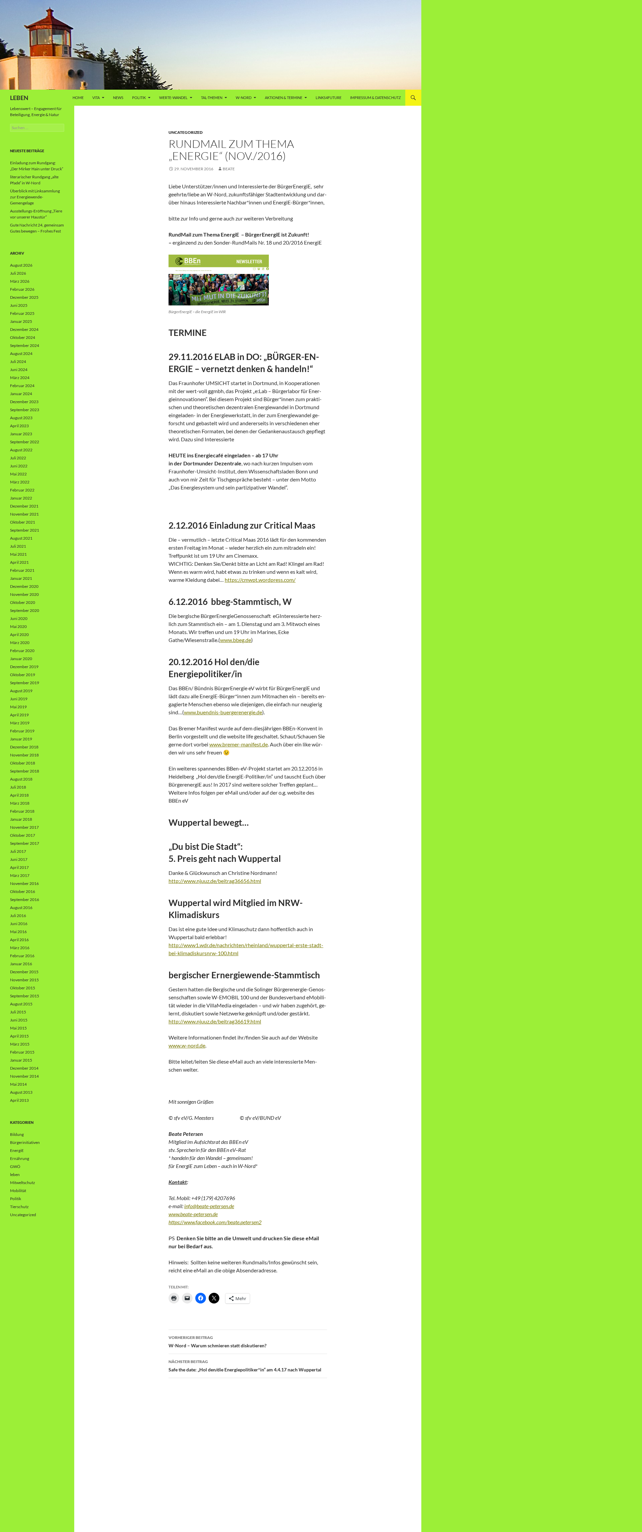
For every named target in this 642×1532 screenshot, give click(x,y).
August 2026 (21, 265)
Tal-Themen (211, 97)
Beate (229, 168)
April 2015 (19, 1036)
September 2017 (24, 843)
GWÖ (15, 1166)
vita (96, 97)
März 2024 (19, 377)
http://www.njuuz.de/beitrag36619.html (215, 1021)
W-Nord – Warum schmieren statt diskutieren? (217, 1341)
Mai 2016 (18, 931)
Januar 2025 (21, 321)
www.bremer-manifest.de (238, 744)
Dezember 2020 (24, 586)
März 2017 (19, 875)
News (118, 97)
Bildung (17, 1134)
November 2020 (24, 594)
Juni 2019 (18, 698)
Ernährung (19, 1158)
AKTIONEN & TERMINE (283, 97)
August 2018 (21, 779)
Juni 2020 (18, 618)
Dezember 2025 (24, 297)
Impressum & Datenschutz (375, 97)
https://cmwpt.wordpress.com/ (260, 579)
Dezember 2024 (24, 329)
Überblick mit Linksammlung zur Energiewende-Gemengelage (35, 196)
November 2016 (24, 883)
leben (15, 1174)
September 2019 (24, 682)
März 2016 (19, 947)
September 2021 (24, 530)
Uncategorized (186, 132)
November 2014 (24, 1076)
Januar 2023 (21, 433)
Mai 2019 (18, 706)
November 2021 (24, 514)
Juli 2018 (18, 787)
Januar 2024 (21, 393)
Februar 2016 (22, 955)
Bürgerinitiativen (25, 1142)
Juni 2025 (18, 305)
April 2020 (19, 634)
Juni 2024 (18, 369)
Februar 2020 (22, 650)
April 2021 (19, 562)
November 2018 (24, 754)
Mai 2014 (18, 1084)
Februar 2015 (22, 1052)
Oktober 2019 (22, 674)
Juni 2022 (18, 465)
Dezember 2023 (24, 401)
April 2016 (19, 939)
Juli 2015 (18, 1011)
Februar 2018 (22, 811)
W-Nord (243, 97)
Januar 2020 (21, 658)
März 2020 (19, 642)
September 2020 (24, 610)
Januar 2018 (21, 819)
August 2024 (21, 353)
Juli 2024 (18, 361)
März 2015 (19, 1044)
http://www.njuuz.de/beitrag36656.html (215, 881)
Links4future (328, 97)
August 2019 (21, 690)
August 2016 (21, 907)
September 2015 (24, 995)
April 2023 (19, 425)
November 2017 (24, 827)
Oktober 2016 (22, 891)
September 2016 (24, 899)
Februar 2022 (22, 489)
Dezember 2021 (24, 506)
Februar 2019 (22, 730)
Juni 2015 (18, 1019)
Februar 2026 (22, 289)
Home (78, 97)
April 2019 (19, 714)
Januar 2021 (21, 578)
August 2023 (21, 417)
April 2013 (19, 1100)
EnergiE (17, 1150)
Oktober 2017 (22, 835)
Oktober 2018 (22, 762)
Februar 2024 (22, 385)
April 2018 (19, 795)
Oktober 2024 (22, 337)
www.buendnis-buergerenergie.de (223, 712)
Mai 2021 (18, 554)
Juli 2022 (18, 457)
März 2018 (19, 803)
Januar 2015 (21, 1060)
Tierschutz (19, 1206)
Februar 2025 (22, 313)
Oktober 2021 (22, 522)
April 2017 (19, 867)
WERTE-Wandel (173, 97)
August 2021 (21, 538)
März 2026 (19, 281)
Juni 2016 (18, 923)
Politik (139, 97)
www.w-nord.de (187, 1045)
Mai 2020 (18, 626)
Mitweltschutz (22, 1182)
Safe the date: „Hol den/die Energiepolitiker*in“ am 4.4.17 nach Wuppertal (245, 1365)
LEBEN (19, 97)
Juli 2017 (18, 851)
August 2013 (21, 1092)
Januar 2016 (21, 963)
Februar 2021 (22, 570)
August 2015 (21, 1003)
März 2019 (19, 722)
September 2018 (24, 771)
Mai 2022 (18, 473)
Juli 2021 (18, 546)
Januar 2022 (21, 498)
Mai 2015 (18, 1027)
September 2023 (24, 409)
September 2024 (24, 345)
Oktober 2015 (22, 987)
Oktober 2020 (22, 602)
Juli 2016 (18, 915)
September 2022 (24, 441)
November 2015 (24, 979)
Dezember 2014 (24, 1068)
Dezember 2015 (24, 971)
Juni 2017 (18, 859)
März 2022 (19, 481)
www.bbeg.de (235, 640)
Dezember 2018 (24, 746)
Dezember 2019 (24, 666)
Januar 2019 (21, 738)
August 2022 (21, 449)
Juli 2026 (18, 273)
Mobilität (18, 1190)
